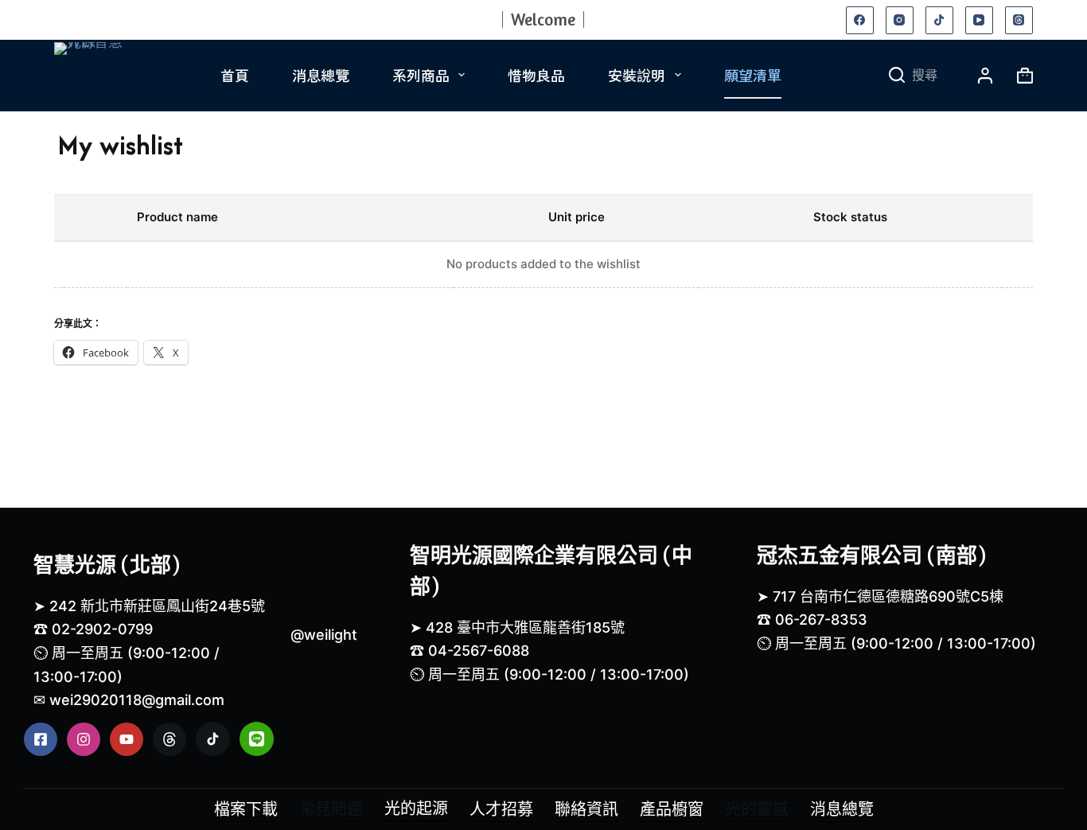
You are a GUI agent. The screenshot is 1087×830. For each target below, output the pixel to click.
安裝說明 (636, 74)
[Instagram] (900, 20)
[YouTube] (979, 20)
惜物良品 (536, 74)
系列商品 (421, 74)
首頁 (234, 74)
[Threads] (1019, 20)
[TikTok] (939, 20)
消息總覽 (320, 74)
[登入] (985, 76)
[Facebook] (860, 20)
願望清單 (752, 74)
